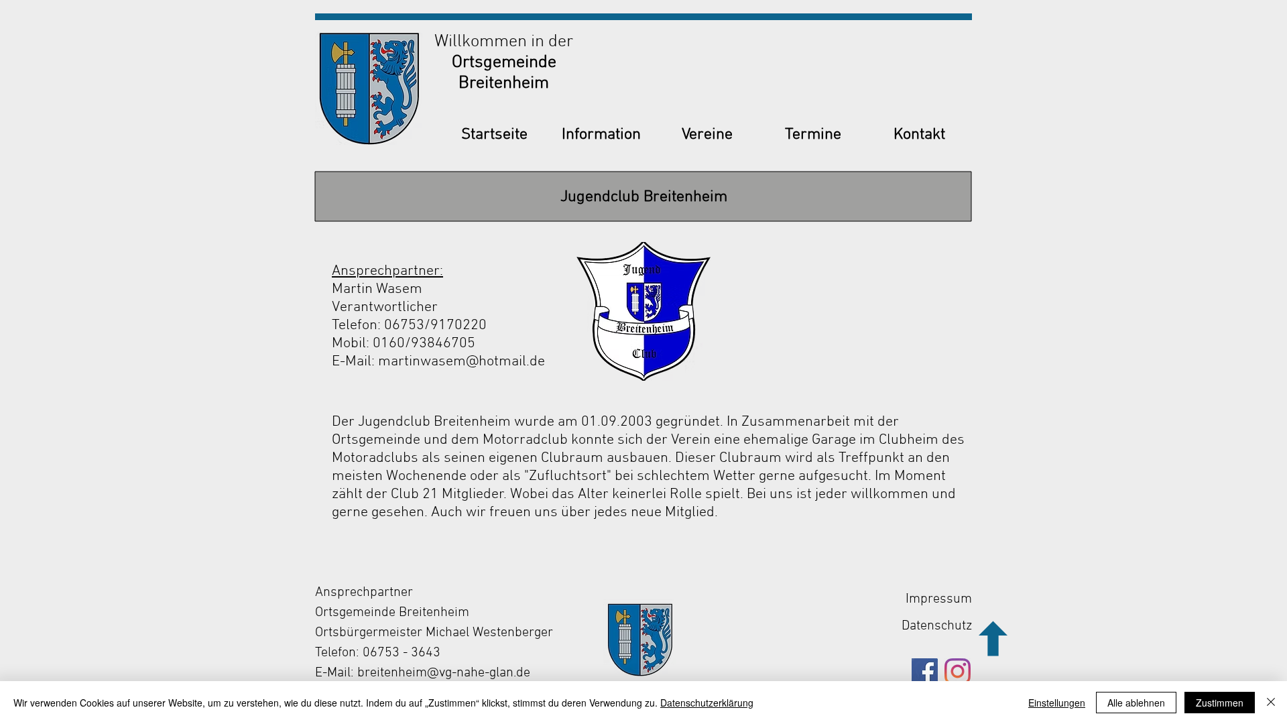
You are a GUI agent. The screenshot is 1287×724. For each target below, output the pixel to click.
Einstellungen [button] (1056, 702)
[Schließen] (1271, 702)
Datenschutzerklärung (706, 702)
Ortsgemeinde (504, 62)
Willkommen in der (503, 42)
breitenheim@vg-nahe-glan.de (443, 673)
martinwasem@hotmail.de (461, 362)
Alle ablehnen (1136, 702)
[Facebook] (925, 671)
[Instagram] (957, 671)
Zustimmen (1219, 702)
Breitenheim (503, 83)
